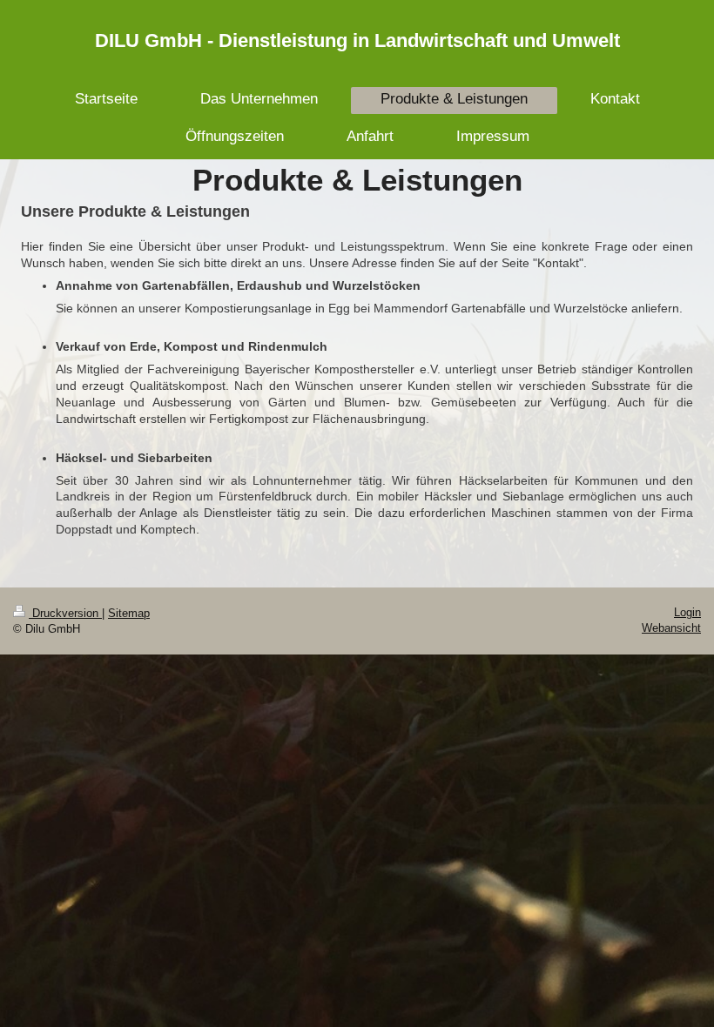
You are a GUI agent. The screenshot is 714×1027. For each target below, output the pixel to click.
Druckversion (65, 613)
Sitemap (129, 613)
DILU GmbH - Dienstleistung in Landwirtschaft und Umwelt (357, 40)
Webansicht (671, 627)
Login (687, 612)
